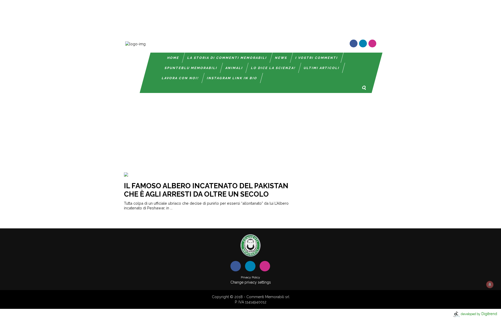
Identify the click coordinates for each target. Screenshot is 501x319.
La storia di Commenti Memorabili (227, 58)
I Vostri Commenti (316, 58)
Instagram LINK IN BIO (232, 78)
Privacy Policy (250, 277)
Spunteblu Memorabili (191, 68)
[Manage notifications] (489, 284)
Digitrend (479, 313)
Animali (234, 68)
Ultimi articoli (321, 68)
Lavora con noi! (180, 78)
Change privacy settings (250, 282)
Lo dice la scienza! (273, 68)
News (281, 58)
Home (173, 58)
